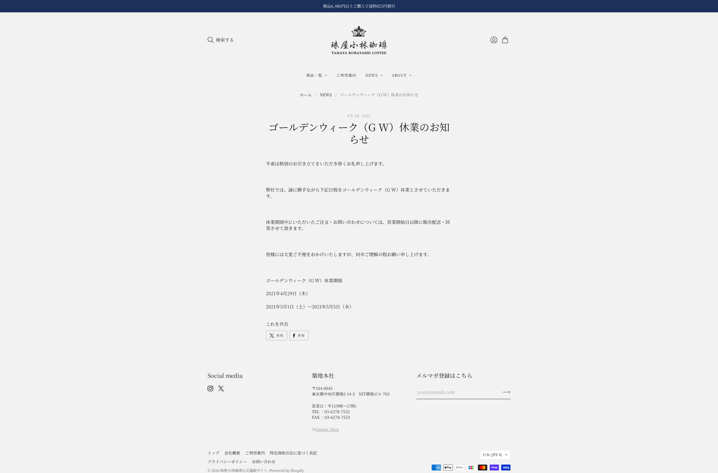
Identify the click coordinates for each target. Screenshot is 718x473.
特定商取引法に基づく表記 (293, 453)
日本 (492, 454)
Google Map (327, 429)
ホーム (306, 94)
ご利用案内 (346, 75)
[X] (221, 389)
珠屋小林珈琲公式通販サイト (243, 470)
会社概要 (232, 453)
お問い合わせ (263, 461)
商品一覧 (314, 75)
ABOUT (399, 75)
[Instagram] (210, 389)
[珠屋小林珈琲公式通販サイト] (359, 40)
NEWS (371, 75)
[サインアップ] (506, 392)
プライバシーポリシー (227, 461)
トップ (213, 453)
